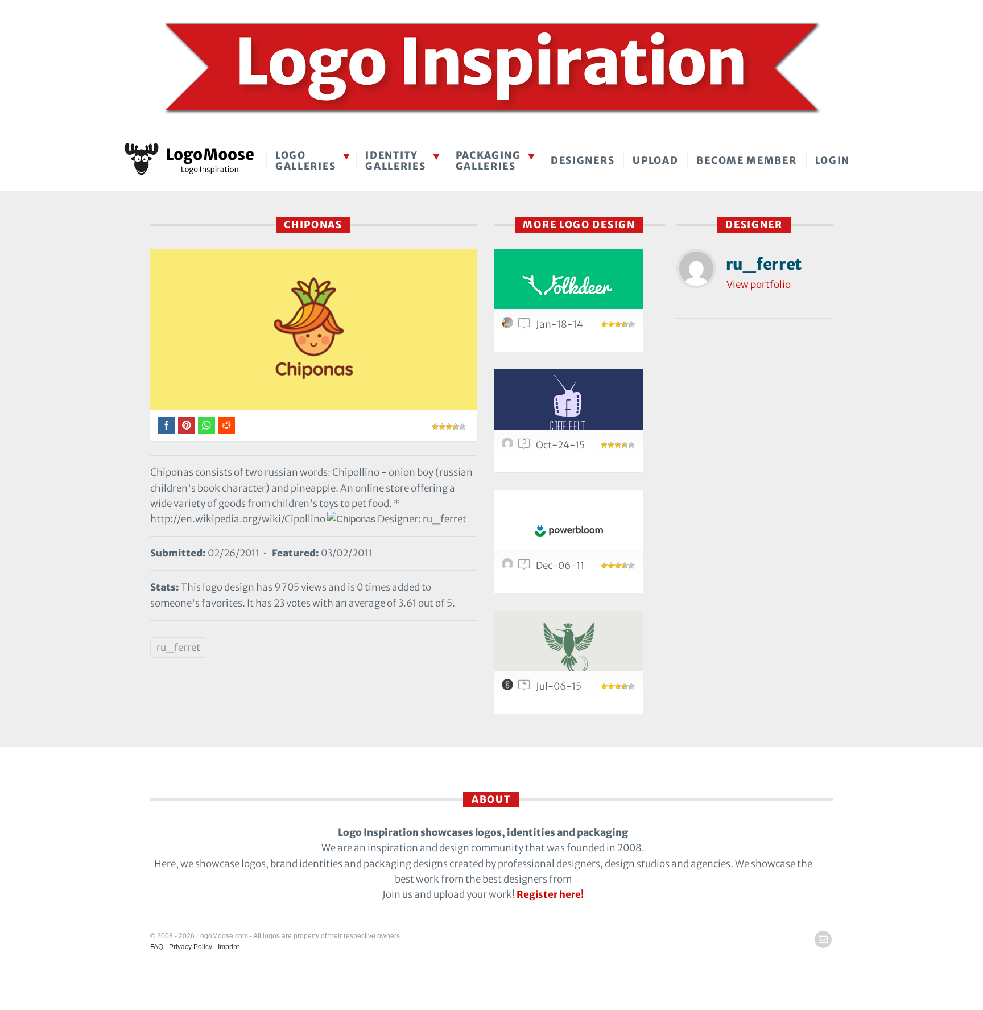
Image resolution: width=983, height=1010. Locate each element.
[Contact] (823, 939)
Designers (582, 160)
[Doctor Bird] (568, 647)
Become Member (746, 160)
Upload (655, 160)
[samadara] (509, 687)
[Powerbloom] (568, 526)
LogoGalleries (305, 160)
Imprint (228, 947)
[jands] (509, 566)
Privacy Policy (190, 947)
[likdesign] (509, 446)
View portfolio (758, 284)
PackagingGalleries (488, 160)
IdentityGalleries (395, 160)
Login (832, 160)
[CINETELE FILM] (568, 406)
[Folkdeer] (568, 285)
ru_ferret (178, 647)
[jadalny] (509, 325)
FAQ (156, 947)
